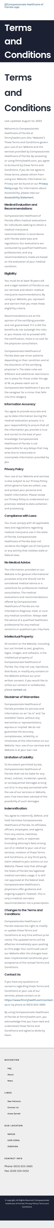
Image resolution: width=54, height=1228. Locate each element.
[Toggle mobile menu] (48, 12)
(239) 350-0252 (19, 1170)
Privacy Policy (32, 1203)
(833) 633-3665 (23, 1166)
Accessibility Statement (18, 197)
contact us (19, 689)
